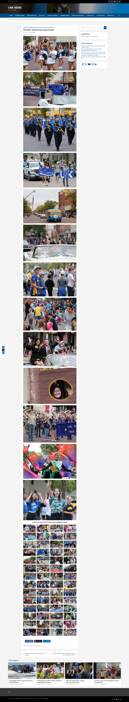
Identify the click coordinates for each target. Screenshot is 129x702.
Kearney (37, 645)
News (37, 27)
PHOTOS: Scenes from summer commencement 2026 (93, 52)
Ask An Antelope (31, 15)
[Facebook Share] (3, 347)
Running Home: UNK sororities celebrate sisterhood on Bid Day (49, 681)
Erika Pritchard (75, 684)
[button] (3, 355)
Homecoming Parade (30, 645)
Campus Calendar (53, 15)
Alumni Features (19, 15)
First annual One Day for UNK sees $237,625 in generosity (35, 654)
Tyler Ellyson (33, 32)
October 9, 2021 (26, 32)
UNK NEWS (15, 7)
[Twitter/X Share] (3, 350)
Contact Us (110, 15)
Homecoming (32, 27)
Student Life (90, 15)
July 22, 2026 (97, 684)
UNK (40, 645)
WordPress (46, 698)
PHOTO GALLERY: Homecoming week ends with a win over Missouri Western (64, 654)
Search (105, 27)
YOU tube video (100, 15)
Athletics (42, 15)
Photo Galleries (43, 27)
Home (10, 15)
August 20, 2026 (12, 684)
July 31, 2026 (69, 684)
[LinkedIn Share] (3, 353)
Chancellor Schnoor (78, 15)
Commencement (64, 15)
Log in (9, 692)
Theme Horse (30, 698)
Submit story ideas (85, 36)
